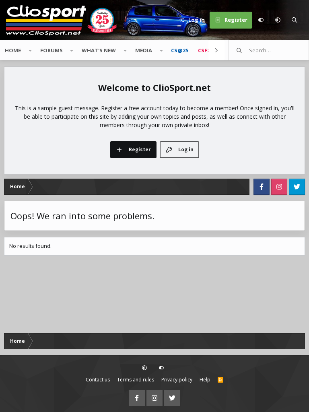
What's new (99, 50)
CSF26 (205, 50)
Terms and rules (135, 379)
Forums (51, 50)
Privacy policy (176, 379)
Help (205, 379)
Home (13, 50)
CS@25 (179, 50)
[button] (277, 20)
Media (143, 50)
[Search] (294, 20)
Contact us (98, 379)
